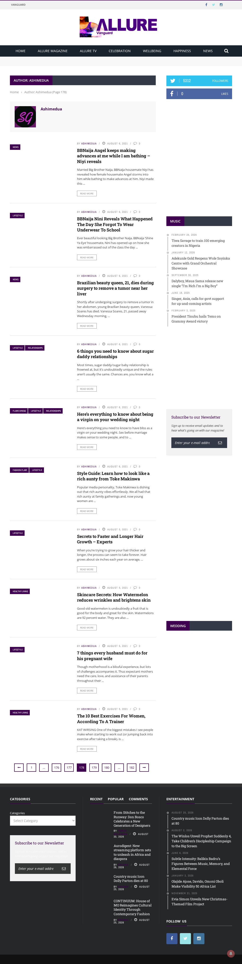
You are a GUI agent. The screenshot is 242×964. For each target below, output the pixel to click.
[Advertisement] (201, 367)
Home (21, 51)
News (208, 51)
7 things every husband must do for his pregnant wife (112, 655)
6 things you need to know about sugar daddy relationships (115, 353)
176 (56, 767)
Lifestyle (18, 215)
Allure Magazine (53, 51)
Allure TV (88, 51)
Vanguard (18, 4)
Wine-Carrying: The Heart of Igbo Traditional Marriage (197, 688)
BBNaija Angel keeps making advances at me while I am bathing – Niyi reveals (113, 155)
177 (69, 767)
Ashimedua (51, 109)
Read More (87, 193)
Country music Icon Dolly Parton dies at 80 (131, 878)
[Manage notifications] (231, 953)
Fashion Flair (20, 470)
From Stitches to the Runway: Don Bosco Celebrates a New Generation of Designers (70, 59)
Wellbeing (152, 51)
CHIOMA (123, 864)
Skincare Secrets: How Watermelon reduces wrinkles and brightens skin (114, 597)
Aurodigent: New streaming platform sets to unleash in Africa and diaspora (65, 63)
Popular (116, 799)
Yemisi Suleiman (120, 832)
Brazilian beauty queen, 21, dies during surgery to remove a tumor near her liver (115, 288)
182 (131, 767)
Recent (96, 799)
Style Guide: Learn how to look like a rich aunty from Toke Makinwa (113, 476)
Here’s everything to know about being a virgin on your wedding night (115, 416)
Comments (138, 799)
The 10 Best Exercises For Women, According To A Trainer (111, 718)
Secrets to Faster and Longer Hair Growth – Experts (110, 539)
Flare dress (19, 410)
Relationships (35, 347)
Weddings (195, 674)
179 (94, 767)
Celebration (120, 51)
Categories (17, 813)
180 (106, 767)
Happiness (182, 51)
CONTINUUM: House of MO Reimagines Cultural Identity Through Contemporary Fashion (132, 907)
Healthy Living (20, 591)
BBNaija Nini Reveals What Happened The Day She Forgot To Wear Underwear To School (115, 224)
